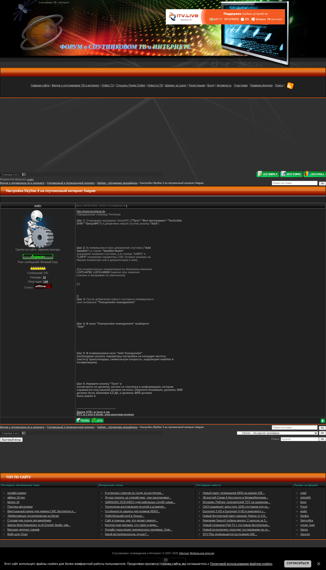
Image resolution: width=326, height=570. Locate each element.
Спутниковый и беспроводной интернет (70, 183)
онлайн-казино (16, 492)
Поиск (279, 85)
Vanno (304, 529)
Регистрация (197, 85)
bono (303, 502)
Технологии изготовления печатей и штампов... (135, 506)
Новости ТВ (155, 85)
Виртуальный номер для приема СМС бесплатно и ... (41, 511)
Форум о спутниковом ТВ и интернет (75, 85)
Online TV (108, 85)
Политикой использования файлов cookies (241, 563)
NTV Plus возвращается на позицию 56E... (230, 534)
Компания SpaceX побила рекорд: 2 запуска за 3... (235, 520)
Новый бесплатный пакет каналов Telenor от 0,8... (235, 515)
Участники (241, 85)
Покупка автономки (20, 506)
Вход (210, 85)
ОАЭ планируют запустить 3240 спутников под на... (236, 506)
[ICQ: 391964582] (97, 420)
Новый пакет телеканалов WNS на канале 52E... (234, 492)
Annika (304, 515)
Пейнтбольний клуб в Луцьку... (124, 515)
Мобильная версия (202, 553)
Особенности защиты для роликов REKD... (132, 511)
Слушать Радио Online (130, 85)
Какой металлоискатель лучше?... (127, 534)
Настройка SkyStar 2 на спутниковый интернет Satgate (172, 183)
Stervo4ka (306, 520)
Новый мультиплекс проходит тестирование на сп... (236, 529)
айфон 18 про (16, 497)
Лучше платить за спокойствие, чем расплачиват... (138, 497)
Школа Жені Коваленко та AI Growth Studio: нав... (39, 524)
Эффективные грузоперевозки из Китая (33, 515)
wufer (37, 205)
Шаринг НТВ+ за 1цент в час (93, 412)
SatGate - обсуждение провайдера (117, 183)
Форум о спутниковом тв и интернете (22, 183)
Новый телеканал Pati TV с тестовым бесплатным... (236, 524)
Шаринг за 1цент (175, 85)
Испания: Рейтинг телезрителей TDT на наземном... (236, 502)
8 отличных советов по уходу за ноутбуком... (134, 492)
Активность (224, 85)
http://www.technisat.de (91, 211)
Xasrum (305, 534)
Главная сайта (40, 85)
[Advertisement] (163, 134)
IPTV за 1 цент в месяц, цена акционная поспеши (105, 414)
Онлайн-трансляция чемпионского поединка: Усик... (138, 529)
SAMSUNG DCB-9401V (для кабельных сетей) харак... (140, 502)
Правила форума (261, 85)
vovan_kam (307, 524)
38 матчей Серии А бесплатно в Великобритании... (235, 497)
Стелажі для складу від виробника (29, 520)
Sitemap (184, 553)
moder (30, 179)
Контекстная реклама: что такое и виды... (131, 524)
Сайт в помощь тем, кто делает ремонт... (131, 520)
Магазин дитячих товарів (23, 529)
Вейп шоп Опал (17, 534)
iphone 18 (13, 502)
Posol (303, 506)
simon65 (305, 497)
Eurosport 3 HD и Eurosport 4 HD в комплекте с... (234, 511)
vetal (303, 492)
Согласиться (298, 563)
